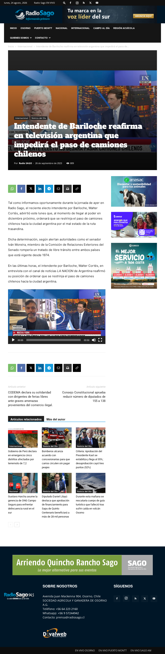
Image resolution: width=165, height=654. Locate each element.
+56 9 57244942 (68, 613)
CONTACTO (41, 37)
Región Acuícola (124, 28)
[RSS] (84, 3)
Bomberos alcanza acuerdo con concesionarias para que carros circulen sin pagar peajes (56, 459)
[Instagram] (77, 3)
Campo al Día (101, 28)
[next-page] (17, 524)
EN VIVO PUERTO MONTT (113, 650)
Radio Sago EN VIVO (44, 2)
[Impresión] (68, 189)
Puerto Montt (43, 28)
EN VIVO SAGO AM (141, 650)
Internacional (80, 28)
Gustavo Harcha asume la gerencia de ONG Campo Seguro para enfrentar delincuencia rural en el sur (22, 504)
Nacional (62, 28)
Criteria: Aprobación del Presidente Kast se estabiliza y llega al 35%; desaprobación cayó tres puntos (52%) (90, 459)
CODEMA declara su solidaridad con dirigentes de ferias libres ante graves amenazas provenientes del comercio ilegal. (30, 399)
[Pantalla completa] (100, 340)
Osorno (26, 28)
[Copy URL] (77, 189)
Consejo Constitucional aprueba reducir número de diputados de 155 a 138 (83, 397)
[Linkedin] (40, 189)
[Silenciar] (94, 340)
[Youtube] (97, 3)
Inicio (11, 46)
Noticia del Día (39, 118)
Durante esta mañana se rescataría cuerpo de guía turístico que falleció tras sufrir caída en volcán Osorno (90, 504)
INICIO (13, 28)
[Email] (58, 189)
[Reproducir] (13, 340)
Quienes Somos (19, 37)
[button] (64, 2)
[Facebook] (70, 3)
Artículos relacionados (26, 419)
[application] (56, 316)
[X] (90, 3)
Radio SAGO (25, 163)
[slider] (53, 340)
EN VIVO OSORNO (85, 650)
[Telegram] (49, 189)
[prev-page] (10, 524)
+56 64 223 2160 (67, 609)
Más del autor (55, 419)
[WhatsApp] (12, 189)
